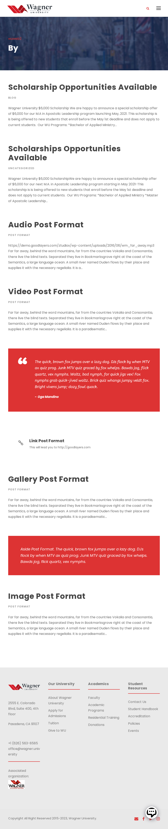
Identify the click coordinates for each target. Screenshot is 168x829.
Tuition (53, 723)
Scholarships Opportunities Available (64, 153)
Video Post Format (45, 291)
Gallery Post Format (48, 479)
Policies (134, 723)
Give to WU (57, 730)
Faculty (94, 697)
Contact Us (137, 701)
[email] (136, 819)
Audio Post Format (46, 224)
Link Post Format (46, 441)
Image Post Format (46, 596)
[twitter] (150, 819)
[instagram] (158, 819)
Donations (96, 724)
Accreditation (139, 716)
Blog (12, 98)
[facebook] (143, 819)
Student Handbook (143, 709)
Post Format (19, 235)
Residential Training (103, 717)
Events (133, 730)
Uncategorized (21, 168)
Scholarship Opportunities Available (82, 87)
